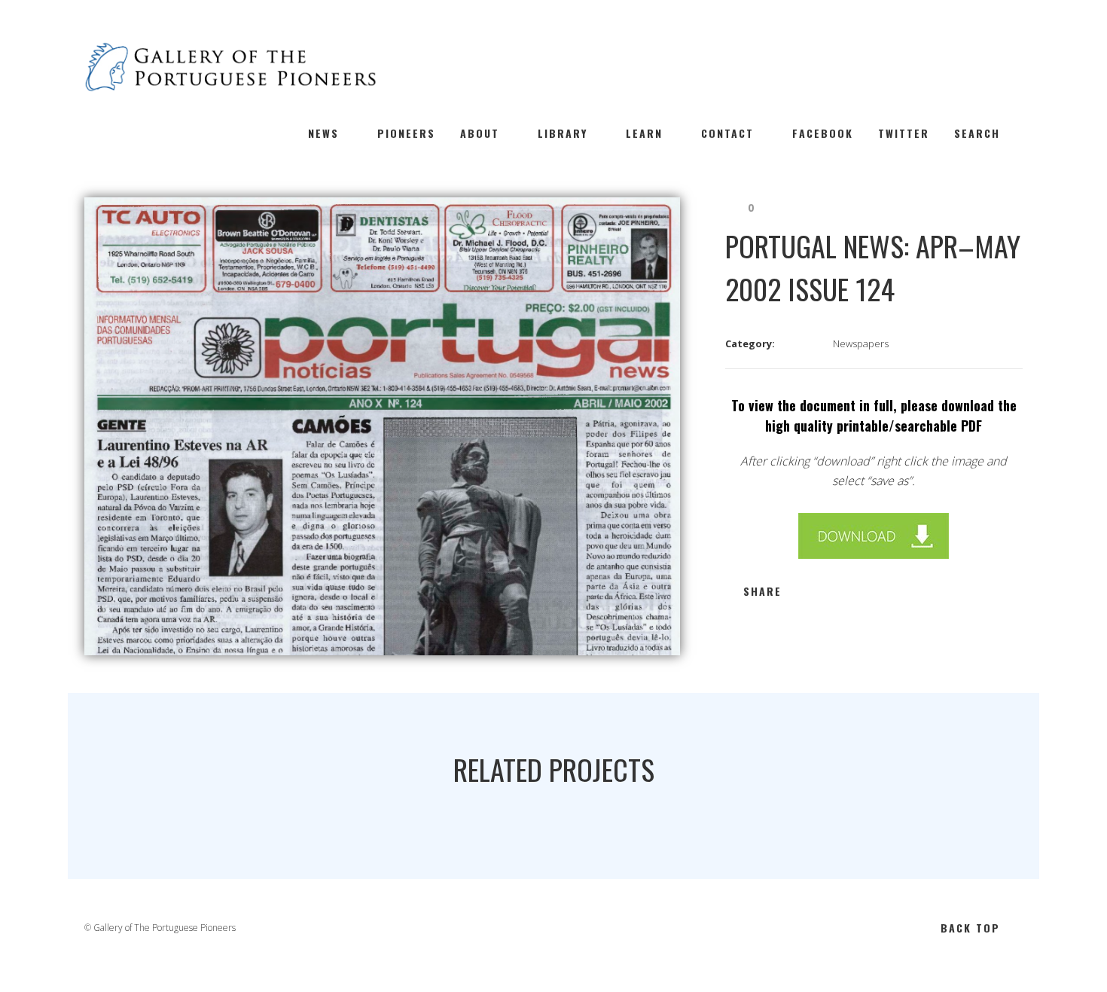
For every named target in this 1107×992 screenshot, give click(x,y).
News (323, 133)
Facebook (822, 133)
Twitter (903, 133)
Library (562, 133)
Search (977, 133)
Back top (970, 928)
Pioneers (406, 133)
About (479, 133)
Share (762, 591)
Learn (644, 133)
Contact (727, 133)
